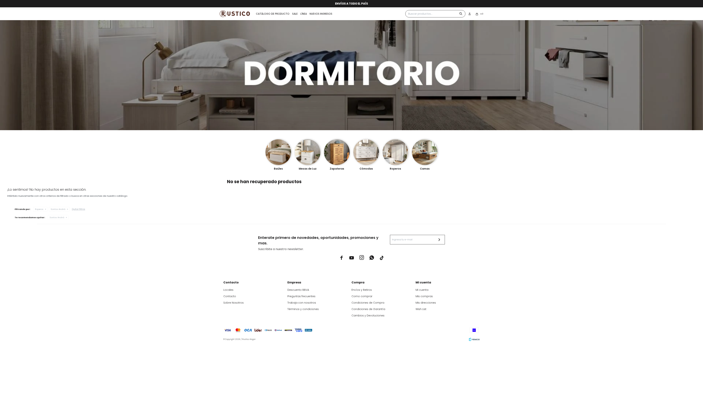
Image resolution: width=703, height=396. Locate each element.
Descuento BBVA (298, 290)
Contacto (229, 296)
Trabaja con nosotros (301, 303)
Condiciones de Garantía (368, 309)
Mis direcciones (426, 303)
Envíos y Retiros (362, 290)
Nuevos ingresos (321, 14)
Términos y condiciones (303, 309)
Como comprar (362, 296)
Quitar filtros (78, 209)
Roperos (39, 209)
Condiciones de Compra (368, 303)
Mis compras (424, 296)
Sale (295, 14)
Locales (228, 290)
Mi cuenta (422, 290)
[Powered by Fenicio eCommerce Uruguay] (474, 339)
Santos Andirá (58, 209)
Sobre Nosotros (233, 303)
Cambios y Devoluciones (368, 315)
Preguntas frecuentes (301, 296)
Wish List (421, 309)
